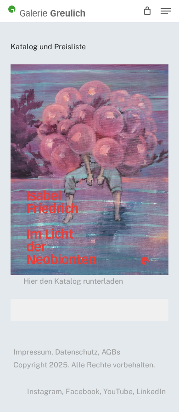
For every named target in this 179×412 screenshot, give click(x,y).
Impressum (32, 352)
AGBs (110, 352)
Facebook (83, 391)
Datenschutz (76, 352)
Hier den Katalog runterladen (73, 281)
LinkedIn (151, 391)
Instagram (44, 391)
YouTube (118, 391)
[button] (166, 11)
